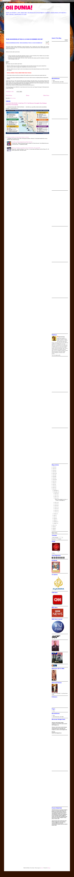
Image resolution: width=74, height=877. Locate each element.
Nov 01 (56, 511)
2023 (54, 471)
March (55, 520)
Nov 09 (56, 503)
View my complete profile (56, 355)
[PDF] (46, 42)
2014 (54, 485)
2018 (54, 479)
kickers (42, 867)
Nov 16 (56, 498)
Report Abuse (54, 532)
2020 (54, 476)
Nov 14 (56, 502)
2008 (54, 529)
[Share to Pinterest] (21, 91)
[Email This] (17, 91)
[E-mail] (48, 42)
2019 (54, 478)
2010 (54, 526)
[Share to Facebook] (20, 91)
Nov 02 (56, 510)
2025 (54, 468)
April (55, 518)
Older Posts (46, 95)
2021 (54, 474)
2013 (54, 487)
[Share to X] (19, 91)
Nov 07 (56, 507)
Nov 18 (56, 494)
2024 (54, 470)
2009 (54, 528)
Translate (59, 539)
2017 (54, 481)
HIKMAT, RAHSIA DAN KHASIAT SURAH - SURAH (18, 137)
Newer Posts (9, 95)
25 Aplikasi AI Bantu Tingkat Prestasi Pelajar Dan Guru (22, 142)
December (56, 490)
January (55, 523)
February (55, 521)
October (55, 513)
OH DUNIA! (19, 8)
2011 (54, 525)
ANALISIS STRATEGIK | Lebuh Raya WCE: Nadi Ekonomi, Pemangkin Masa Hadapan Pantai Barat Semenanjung (26, 103)
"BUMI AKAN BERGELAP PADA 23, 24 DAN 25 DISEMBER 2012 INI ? (24, 39)
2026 (54, 467)
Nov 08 (56, 505)
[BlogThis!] (18, 91)
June (55, 516)
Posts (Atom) (13, 98)
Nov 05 (56, 508)
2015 (54, 484)
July (55, 515)
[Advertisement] (37, 26)
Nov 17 (56, 496)
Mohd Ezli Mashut (61, 336)
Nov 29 (56, 493)
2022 (54, 473)
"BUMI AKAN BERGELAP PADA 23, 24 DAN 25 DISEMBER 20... (61, 500)
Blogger (49, 867)
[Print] (47, 42)
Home (27, 95)
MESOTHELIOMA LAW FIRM (58, 81)
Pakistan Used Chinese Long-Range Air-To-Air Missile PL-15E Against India (26, 147)
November (56, 491)
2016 (54, 482)
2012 (54, 489)
